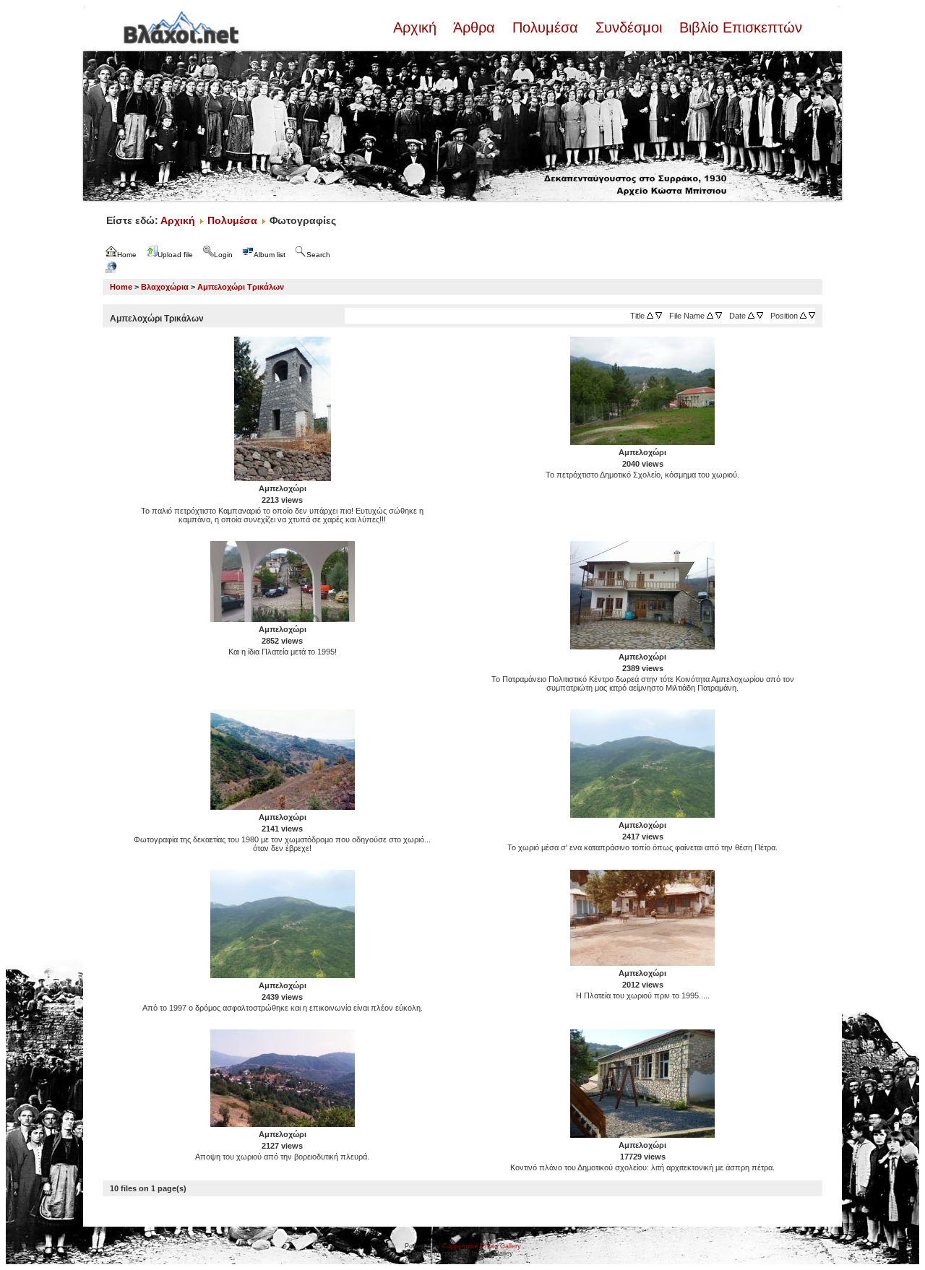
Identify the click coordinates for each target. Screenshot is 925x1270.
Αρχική (417, 27)
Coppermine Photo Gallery (481, 1246)
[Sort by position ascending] (803, 315)
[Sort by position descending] (812, 315)
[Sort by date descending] (760, 315)
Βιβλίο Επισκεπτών (738, 27)
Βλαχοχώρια (165, 286)
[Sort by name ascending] (710, 315)
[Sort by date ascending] (751, 315)
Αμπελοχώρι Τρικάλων (240, 286)
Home (121, 286)
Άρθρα (474, 27)
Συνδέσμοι (628, 27)
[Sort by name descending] (718, 315)
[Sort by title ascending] (650, 315)
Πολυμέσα (545, 27)
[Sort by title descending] (658, 315)
